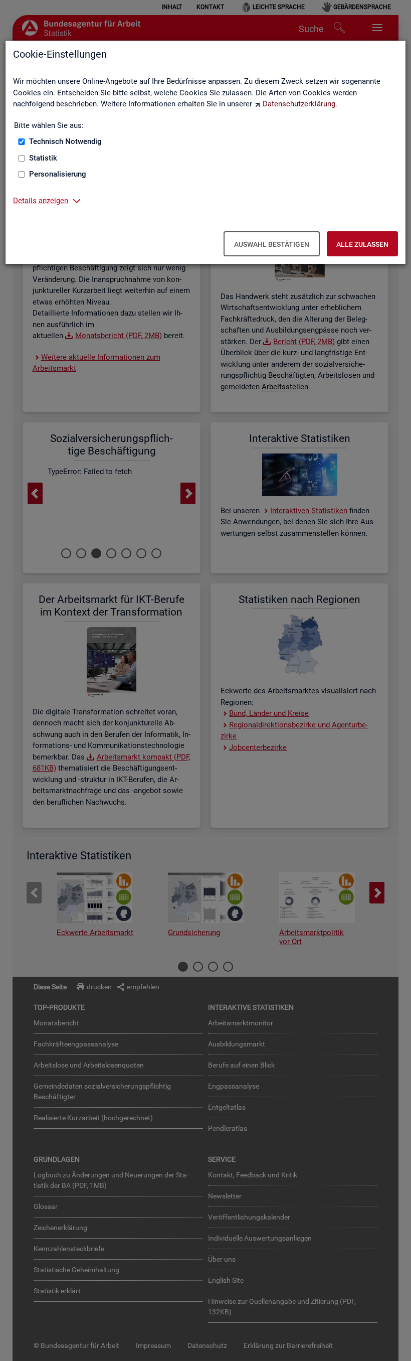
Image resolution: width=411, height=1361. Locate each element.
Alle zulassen (362, 244)
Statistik (43, 158)
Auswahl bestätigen (271, 244)
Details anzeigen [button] (40, 200)
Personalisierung (57, 174)
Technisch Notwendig (65, 141)
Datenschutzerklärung (299, 103)
